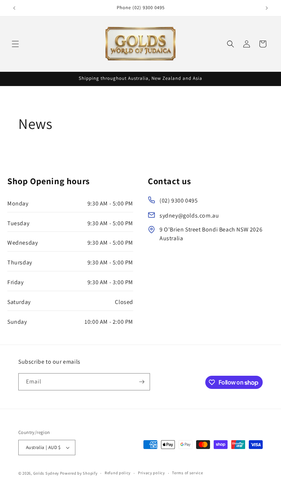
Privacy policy (151, 472)
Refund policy (118, 472)
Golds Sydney (46, 473)
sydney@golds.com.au (189, 215)
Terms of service (187, 472)
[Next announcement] (267, 8)
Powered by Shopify (79, 473)
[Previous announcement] (14, 8)
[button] (15, 44)
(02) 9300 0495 (179, 200)
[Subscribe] (142, 381)
